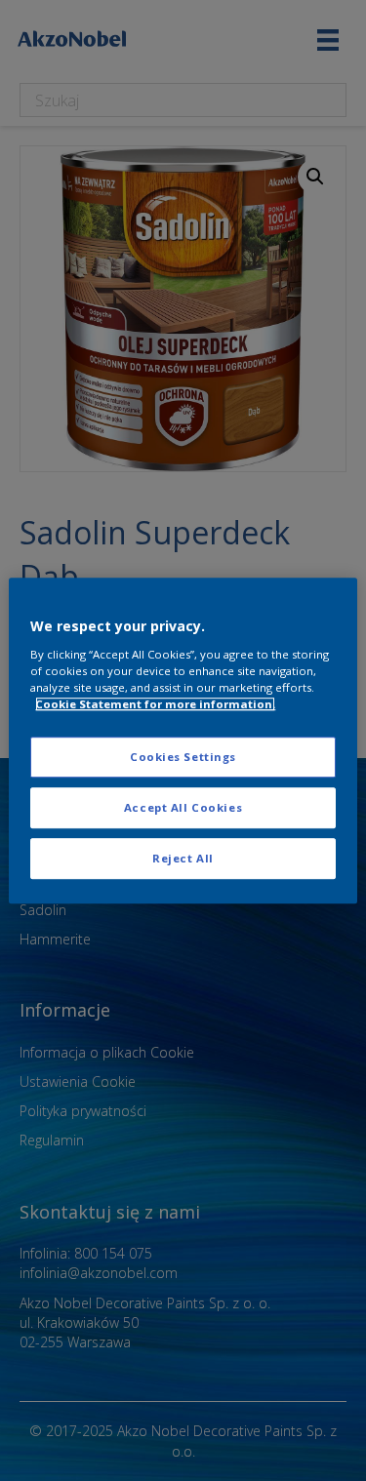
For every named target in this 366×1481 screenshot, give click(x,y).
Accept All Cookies (183, 807)
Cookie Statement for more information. (155, 704)
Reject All (183, 858)
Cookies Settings (183, 756)
